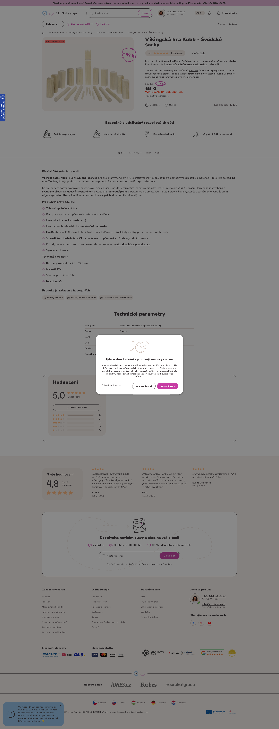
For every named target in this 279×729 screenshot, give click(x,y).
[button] (112, 385)
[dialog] (139, 365)
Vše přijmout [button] (168, 386)
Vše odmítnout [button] (144, 386)
